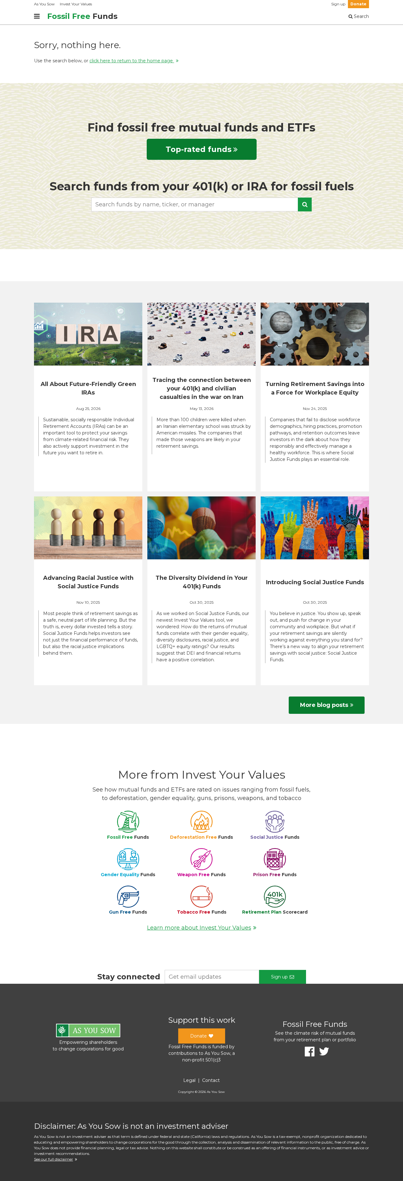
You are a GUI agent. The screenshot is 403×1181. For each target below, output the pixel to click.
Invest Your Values (76, 4)
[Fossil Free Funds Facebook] (307, 1051)
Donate (358, 4)
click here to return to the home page (131, 61)
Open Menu (37, 16)
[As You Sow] (88, 1031)
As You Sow (44, 4)
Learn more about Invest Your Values (199, 927)
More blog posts (324, 705)
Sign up (338, 4)
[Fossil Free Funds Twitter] (322, 1051)
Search (361, 16)
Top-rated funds (198, 149)
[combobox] (201, 204)
